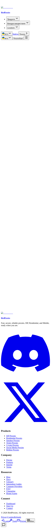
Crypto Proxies (12, 445)
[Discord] (25, 377)
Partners (9, 462)
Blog (8, 477)
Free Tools (5, 42)
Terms (8, 467)
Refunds (17, 517)
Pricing (9, 460)
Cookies (10, 517)
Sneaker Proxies (13, 440)
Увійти (15, 34)
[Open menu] (26, 38)
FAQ (8, 489)
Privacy (4, 517)
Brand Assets (11, 493)
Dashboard (10, 504)
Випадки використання (16, 24)
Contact (9, 508)
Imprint (9, 465)
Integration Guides (14, 484)
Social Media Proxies (15, 447)
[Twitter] (25, 426)
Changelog (10, 491)
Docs (8, 479)
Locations (11, 28)
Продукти (11, 19)
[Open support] (3, 525)
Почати (22, 34)
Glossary (10, 482)
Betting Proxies (12, 450)
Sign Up (9, 506)
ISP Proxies (11, 436)
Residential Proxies (14, 438)
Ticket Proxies (12, 443)
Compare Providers (14, 486)
